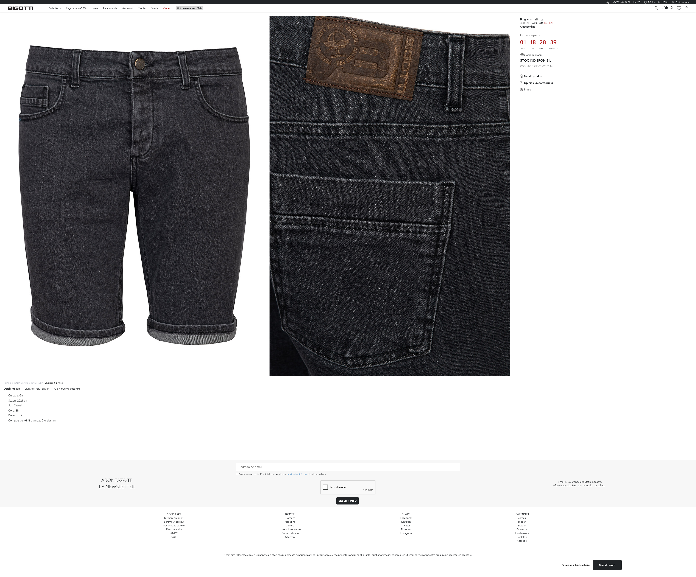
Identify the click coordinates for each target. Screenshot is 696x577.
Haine (95, 8)
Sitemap (290, 537)
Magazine (290, 521)
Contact (290, 518)
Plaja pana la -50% (76, 8)
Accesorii (127, 8)
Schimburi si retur (174, 521)
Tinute (142, 8)
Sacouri (522, 525)
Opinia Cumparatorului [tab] (67, 388)
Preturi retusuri (290, 533)
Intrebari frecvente (290, 529)
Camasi (522, 518)
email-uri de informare (298, 474)
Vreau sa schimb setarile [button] (576, 565)
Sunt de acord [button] (607, 565)
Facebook (406, 518)
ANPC (174, 533)
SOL (174, 537)
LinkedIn (406, 521)
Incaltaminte (110, 8)
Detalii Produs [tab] (12, 388)
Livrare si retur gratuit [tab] (37, 388)
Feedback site (174, 529)
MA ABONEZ (347, 501)
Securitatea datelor (174, 525)
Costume (522, 529)
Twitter (406, 525)
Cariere (290, 525)
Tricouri (522, 521)
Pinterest (406, 529)
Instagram (406, 533)
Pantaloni (522, 537)
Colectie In (55, 8)
